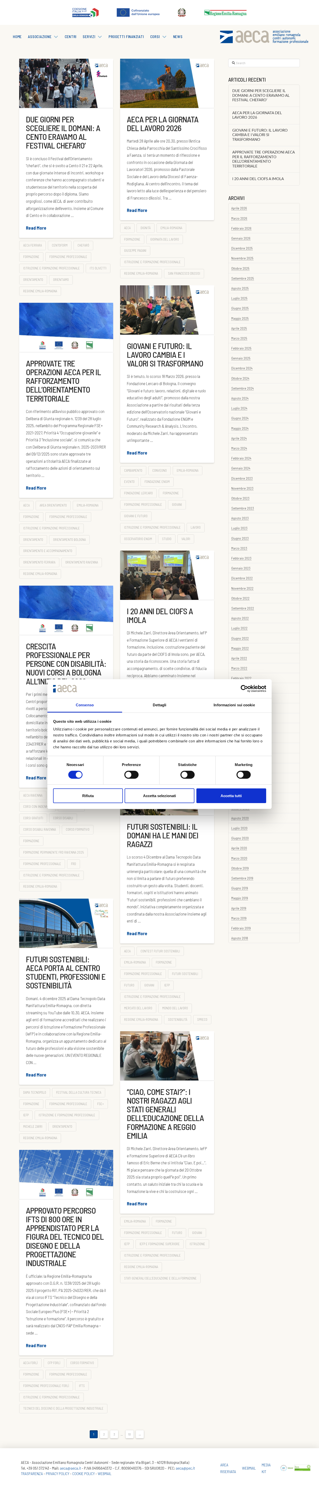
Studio (166, 539)
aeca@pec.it (185, 1468)
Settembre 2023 (242, 508)
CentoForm (60, 245)
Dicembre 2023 (242, 478)
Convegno (159, 470)
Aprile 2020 (239, 848)
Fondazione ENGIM (157, 482)
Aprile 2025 (239, 328)
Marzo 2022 (239, 668)
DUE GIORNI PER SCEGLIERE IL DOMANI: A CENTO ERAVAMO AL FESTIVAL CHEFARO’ (63, 132)
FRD (73, 864)
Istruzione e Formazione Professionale (51, 268)
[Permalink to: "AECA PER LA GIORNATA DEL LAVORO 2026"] (167, 83)
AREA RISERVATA (228, 1468)
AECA (127, 228)
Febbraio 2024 (241, 458)
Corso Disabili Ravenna (39, 829)
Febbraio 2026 (241, 228)
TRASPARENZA (32, 1473)
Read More (36, 228)
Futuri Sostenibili (185, 974)
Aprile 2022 (239, 658)
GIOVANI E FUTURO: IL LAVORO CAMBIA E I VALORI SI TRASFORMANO (165, 354)
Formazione (31, 257)
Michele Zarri (32, 1127)
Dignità (146, 228)
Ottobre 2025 (240, 268)
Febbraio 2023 (241, 558)
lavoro (196, 527)
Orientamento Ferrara (39, 562)
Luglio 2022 (239, 628)
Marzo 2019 (238, 918)
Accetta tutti (231, 796)
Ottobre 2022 (240, 598)
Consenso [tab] (85, 705)
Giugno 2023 (240, 538)
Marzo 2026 (239, 218)
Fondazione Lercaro (138, 493)
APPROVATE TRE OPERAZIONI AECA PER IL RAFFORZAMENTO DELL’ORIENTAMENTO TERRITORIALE (63, 380)
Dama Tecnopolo (34, 1092)
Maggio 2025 (240, 318)
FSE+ (100, 1104)
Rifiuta (88, 796)
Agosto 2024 (239, 398)
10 (129, 1434)
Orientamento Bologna (69, 540)
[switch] (131, 775)
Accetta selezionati (159, 796)
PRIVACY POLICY (57, 1473)
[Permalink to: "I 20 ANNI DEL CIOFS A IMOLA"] (167, 575)
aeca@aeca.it (70, 1468)
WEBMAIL (104, 1473)
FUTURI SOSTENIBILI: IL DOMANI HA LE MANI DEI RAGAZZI (162, 835)
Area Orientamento (53, 505)
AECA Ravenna (32, 795)
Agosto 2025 (240, 288)
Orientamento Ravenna (81, 562)
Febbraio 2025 (241, 348)
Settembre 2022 (242, 608)
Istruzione (197, 1244)
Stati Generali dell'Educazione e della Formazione (160, 1278)
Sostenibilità (177, 1020)
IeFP (167, 985)
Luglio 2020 (239, 828)
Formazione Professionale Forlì (46, 1386)
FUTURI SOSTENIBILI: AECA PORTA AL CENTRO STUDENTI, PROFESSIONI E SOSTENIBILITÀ (65, 972)
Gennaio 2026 (240, 238)
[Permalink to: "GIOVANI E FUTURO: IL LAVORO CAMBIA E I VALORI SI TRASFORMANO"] (167, 310)
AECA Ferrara (32, 245)
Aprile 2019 (238, 908)
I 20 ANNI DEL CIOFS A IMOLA (160, 615)
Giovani (177, 505)
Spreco (202, 1020)
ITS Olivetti (98, 268)
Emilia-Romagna (171, 228)
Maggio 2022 (240, 648)
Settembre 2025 (242, 278)
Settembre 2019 (242, 878)
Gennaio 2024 (240, 468)
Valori (185, 539)
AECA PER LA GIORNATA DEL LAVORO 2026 (162, 123)
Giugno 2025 (240, 308)
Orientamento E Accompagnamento (47, 551)
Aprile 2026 (239, 208)
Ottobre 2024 (240, 378)
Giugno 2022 (240, 638)
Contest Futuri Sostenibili (160, 951)
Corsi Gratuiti (33, 818)
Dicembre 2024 (241, 368)
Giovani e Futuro (136, 516)
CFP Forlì (54, 1363)
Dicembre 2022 (242, 578)
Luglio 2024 (239, 408)
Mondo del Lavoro (175, 1008)
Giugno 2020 (240, 838)
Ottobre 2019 (240, 868)
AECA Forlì (30, 1363)
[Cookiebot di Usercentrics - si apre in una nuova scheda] (244, 688)
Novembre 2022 (242, 588)
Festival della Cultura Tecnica (78, 1092)
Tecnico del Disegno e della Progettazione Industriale (63, 1408)
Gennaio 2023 (240, 568)
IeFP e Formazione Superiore (160, 1244)
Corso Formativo (77, 829)
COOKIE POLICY (83, 1473)
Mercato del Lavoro (138, 1008)
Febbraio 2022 (241, 678)
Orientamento (33, 280)
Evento (129, 482)
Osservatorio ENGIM (138, 539)
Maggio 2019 (239, 898)
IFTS (82, 1386)
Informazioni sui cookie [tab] (234, 705)
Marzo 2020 (239, 858)
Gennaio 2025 (240, 358)
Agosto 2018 (239, 938)
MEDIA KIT (266, 1468)
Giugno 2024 (239, 418)
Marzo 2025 (239, 338)
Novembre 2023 (242, 488)
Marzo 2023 (239, 548)
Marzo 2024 (239, 448)
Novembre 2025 (242, 258)
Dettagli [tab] (159, 705)
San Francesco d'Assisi (184, 273)
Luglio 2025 (239, 298)
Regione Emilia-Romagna (40, 291)
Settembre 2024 (242, 388)
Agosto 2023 (240, 518)
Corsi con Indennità (37, 807)
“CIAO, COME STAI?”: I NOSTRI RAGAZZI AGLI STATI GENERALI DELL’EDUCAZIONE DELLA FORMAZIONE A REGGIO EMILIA (165, 1113)
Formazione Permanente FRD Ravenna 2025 (53, 852)
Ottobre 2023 (240, 498)
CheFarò (83, 245)
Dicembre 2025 (242, 248)
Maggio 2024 (239, 428)
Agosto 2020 (240, 818)
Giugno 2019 (239, 888)
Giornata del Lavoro (164, 239)
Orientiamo (61, 280)
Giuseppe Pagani (135, 251)
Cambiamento (133, 470)
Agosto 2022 (240, 618)
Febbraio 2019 (241, 928)
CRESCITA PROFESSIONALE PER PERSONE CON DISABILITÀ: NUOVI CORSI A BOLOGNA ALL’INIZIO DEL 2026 (66, 663)
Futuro (129, 985)
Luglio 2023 (239, 528)
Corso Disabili (63, 818)
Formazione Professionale (68, 257)
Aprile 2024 (239, 438)
